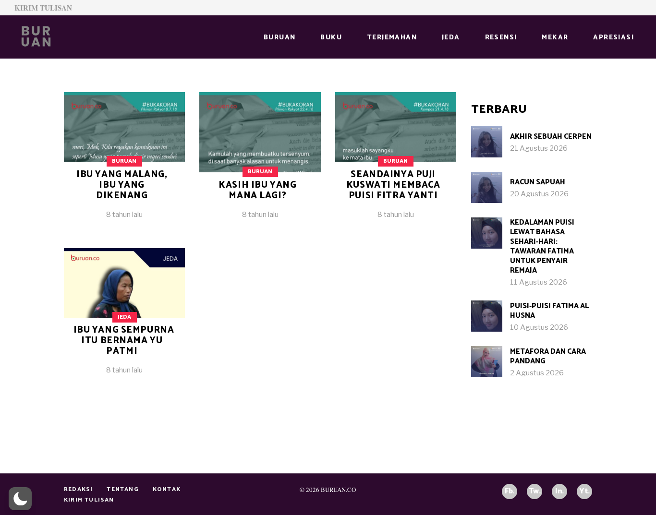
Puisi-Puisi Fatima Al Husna (549, 311)
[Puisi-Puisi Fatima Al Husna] (486, 316)
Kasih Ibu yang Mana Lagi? (257, 190)
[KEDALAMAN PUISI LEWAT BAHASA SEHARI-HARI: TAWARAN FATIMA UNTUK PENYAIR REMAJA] (486, 233)
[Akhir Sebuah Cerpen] (486, 141)
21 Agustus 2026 (539, 148)
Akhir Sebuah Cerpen (551, 137)
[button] (20, 498)
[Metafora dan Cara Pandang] (486, 361)
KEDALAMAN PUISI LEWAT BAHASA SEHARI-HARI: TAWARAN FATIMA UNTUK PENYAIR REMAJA (542, 246)
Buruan (124, 161)
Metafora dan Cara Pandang (548, 356)
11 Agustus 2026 (538, 282)
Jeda (124, 317)
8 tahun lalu (124, 214)
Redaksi (78, 489)
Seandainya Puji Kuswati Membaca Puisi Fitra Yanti (393, 185)
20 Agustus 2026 (539, 194)
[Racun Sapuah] (486, 187)
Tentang (122, 489)
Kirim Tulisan (43, 7)
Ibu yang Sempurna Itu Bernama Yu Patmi (123, 341)
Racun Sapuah (537, 182)
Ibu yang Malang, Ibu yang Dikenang (121, 185)
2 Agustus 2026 (537, 373)
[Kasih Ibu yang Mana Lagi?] (259, 163)
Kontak (167, 489)
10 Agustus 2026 (539, 327)
